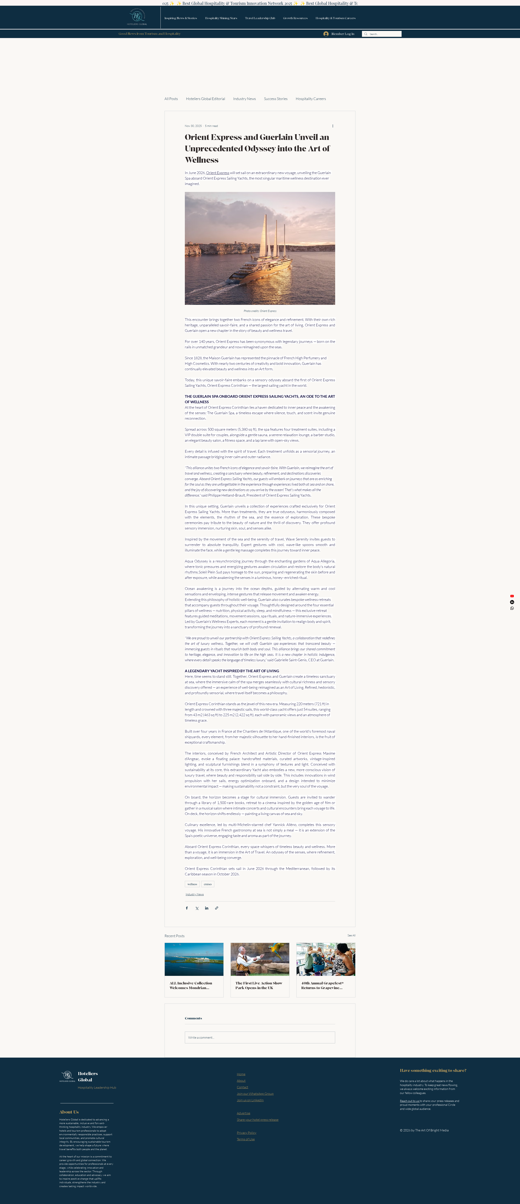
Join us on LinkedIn (250, 1100)
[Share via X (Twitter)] (197, 908)
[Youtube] (512, 596)
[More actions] (332, 125)
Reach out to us (410, 1101)
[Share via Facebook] (187, 908)
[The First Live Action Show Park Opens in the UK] (260, 959)
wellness (192, 884)
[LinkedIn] (512, 602)
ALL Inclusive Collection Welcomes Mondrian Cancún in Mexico (191, 985)
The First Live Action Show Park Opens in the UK (259, 985)
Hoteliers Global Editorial (205, 98)
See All (351, 935)
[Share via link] (217, 908)
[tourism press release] (326, 959)
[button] (180, 18)
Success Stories (276, 98)
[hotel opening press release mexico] (194, 959)
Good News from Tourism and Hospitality (150, 34)
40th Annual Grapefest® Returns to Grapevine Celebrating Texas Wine (322, 985)
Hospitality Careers (311, 98)
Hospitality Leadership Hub (97, 1087)
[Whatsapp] (512, 608)
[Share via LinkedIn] (207, 908)
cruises (208, 884)
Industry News (244, 98)
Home (241, 1074)
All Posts (171, 98)
